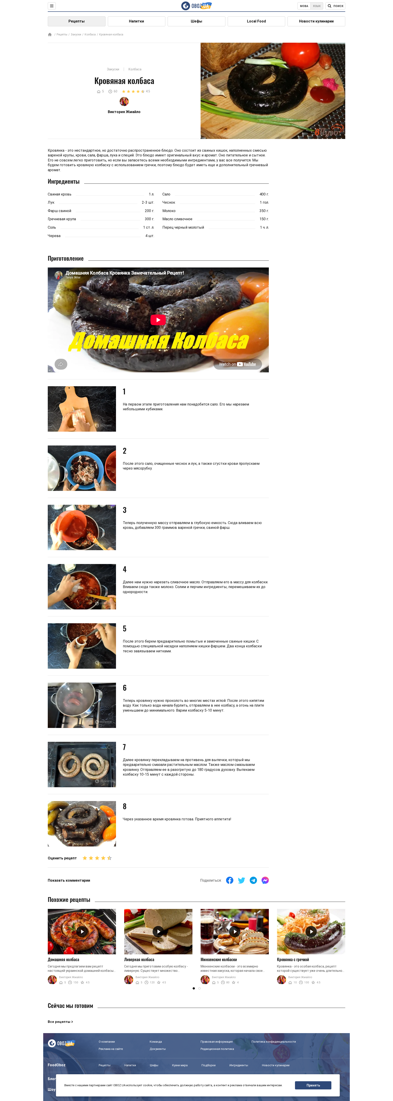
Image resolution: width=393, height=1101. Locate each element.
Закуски (76, 34)
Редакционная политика (217, 1049)
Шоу (51, 1089)
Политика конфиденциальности (274, 1041)
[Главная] (50, 35)
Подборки (209, 1065)
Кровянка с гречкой (293, 959)
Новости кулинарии (316, 21)
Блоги (53, 1079)
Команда (156, 1041)
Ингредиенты (238, 1065)
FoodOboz (57, 1065)
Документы (158, 1049)
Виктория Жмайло (71, 977)
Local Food (256, 21)
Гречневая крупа (62, 219)
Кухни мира (180, 1065)
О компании (107, 1041)
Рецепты (76, 21)
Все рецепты (59, 1022)
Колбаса (90, 34)
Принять (313, 1085)
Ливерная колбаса (139, 959)
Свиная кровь (59, 194)
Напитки (136, 21)
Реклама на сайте (111, 1049)
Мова (304, 6)
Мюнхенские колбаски (219, 959)
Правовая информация (217, 1041)
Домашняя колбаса (63, 959)
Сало (166, 194)
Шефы (196, 21)
